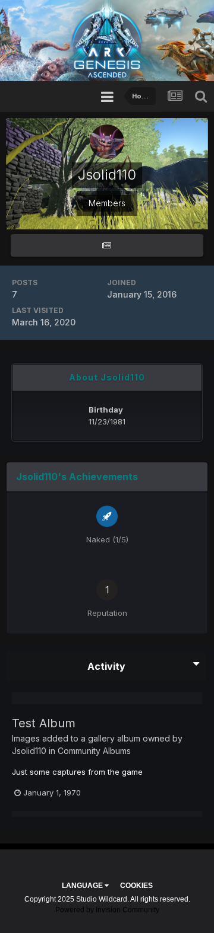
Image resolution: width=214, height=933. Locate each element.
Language (83, 885)
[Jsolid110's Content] (107, 245)
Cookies (136, 885)
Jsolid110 (29, 751)
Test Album (43, 723)
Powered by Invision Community (107, 910)
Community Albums (94, 751)
